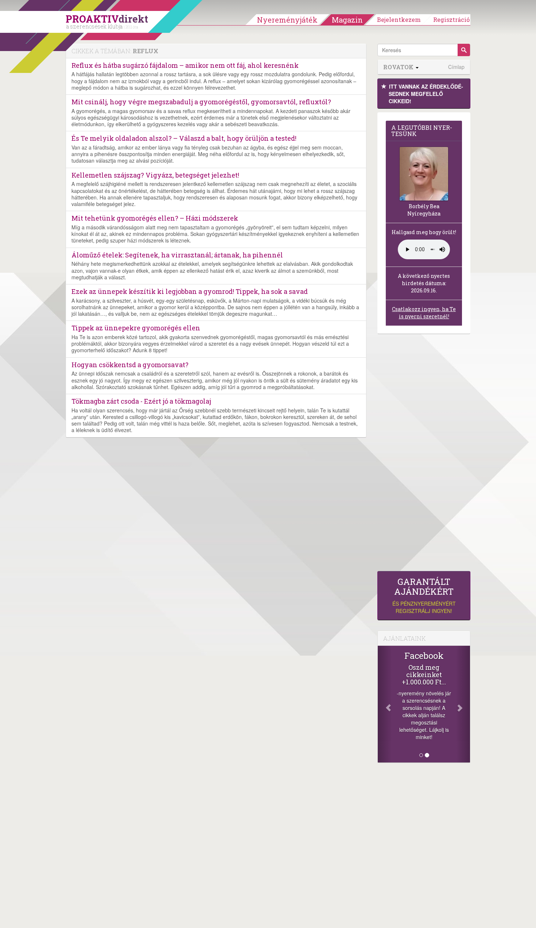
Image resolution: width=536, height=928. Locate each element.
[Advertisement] (423, 454)
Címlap (456, 67)
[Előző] (385, 704)
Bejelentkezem (399, 19)
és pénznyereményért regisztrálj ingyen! (424, 595)
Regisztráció (451, 19)
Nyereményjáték (287, 19)
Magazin (347, 19)
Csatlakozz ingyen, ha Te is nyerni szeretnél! (424, 313)
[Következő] (463, 704)
